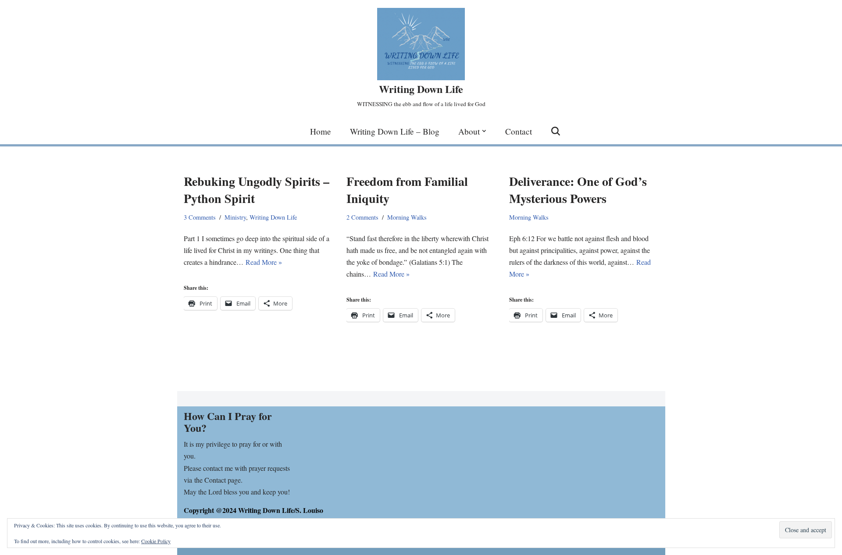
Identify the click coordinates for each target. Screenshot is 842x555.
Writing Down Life (273, 217)
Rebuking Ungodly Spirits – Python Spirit (256, 189)
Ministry (235, 217)
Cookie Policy (156, 540)
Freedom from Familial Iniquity (407, 189)
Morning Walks (407, 217)
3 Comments (200, 217)
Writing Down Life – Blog (394, 131)
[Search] (555, 131)
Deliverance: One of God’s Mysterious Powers (578, 189)
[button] (484, 131)
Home (320, 131)
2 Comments (362, 217)
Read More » (264, 262)
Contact (518, 131)
